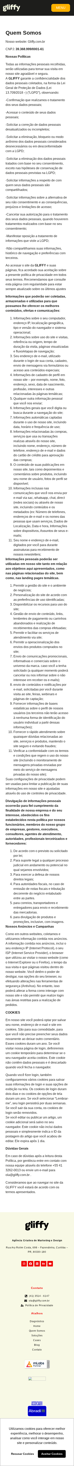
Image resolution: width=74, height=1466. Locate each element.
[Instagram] (24, 1263)
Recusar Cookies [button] (22, 1453)
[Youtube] (50, 1263)
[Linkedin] (37, 1263)
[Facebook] (30, 1263)
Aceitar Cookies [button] (52, 1453)
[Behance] (43, 1263)
